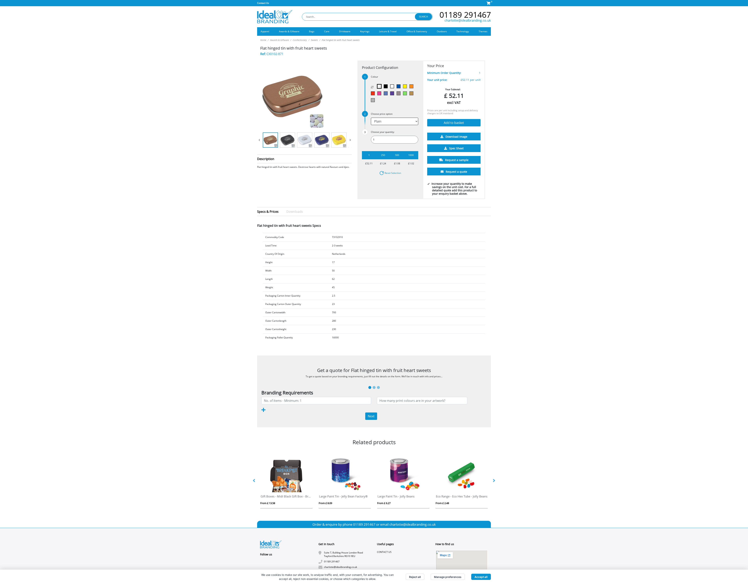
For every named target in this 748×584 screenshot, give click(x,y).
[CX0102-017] (380, 93)
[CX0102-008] (374, 93)
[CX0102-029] (406, 93)
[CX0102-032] (374, 100)
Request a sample (456, 160)
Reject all (415, 577)
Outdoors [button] (442, 31)
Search (423, 16)
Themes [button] (483, 31)
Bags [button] (311, 31)
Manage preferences (447, 577)
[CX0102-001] (386, 86)
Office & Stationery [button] (417, 31)
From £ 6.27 (384, 503)
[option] (286, 480)
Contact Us (263, 3)
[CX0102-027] (399, 93)
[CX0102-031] (412, 93)
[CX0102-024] (393, 93)
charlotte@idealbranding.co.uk (468, 20)
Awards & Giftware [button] (289, 31)
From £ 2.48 (442, 503)
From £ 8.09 (325, 503)
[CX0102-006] (406, 86)
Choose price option (382, 114)
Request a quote (456, 172)
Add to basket (454, 123)
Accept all (481, 577)
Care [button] (326, 31)
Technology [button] (462, 31)
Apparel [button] (265, 31)
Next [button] (494, 481)
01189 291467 (465, 14)
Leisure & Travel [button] (388, 31)
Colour (374, 76)
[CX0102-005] (399, 86)
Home (263, 40)
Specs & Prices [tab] (268, 211)
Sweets (314, 40)
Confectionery (300, 40)
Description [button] (265, 159)
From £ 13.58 (267, 503)
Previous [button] (254, 481)
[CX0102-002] (393, 86)
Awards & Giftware (279, 40)
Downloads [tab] (294, 211)
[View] (270, 140)
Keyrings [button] (365, 31)
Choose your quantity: (382, 132)
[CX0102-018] (386, 93)
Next (371, 416)
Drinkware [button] (344, 31)
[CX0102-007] (412, 86)
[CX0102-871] (380, 86)
